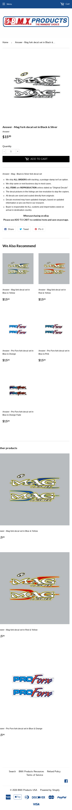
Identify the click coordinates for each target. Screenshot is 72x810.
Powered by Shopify (50, 790)
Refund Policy (54, 771)
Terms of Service (34, 775)
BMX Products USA (27, 790)
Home (5, 42)
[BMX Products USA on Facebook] (66, 781)
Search (12, 771)
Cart (67, 4)
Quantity (7, 146)
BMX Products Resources (31, 771)
